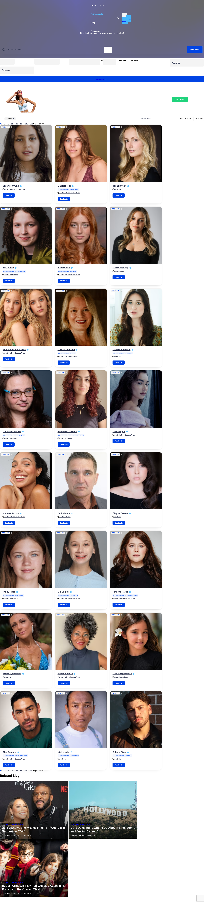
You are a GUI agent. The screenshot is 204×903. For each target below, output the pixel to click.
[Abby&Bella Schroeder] (26, 317)
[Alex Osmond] (26, 719)
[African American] (84, 61)
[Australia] (108, 48)
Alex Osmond (9, 752)
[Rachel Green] (136, 153)
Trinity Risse (9, 592)
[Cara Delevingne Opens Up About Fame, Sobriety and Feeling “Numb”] (103, 810)
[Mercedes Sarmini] (26, 398)
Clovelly (14, 438)
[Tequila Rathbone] (136, 317)
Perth (123, 271)
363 (31, 124)
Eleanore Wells (65, 673)
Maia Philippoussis (122, 673)
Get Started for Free (126, 19)
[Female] (7, 61)
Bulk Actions (199, 118)
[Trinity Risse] (26, 559)
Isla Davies (8, 267)
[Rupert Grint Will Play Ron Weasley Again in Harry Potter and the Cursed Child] (34, 868)
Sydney (69, 438)
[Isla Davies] (26, 235)
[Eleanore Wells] (81, 641)
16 (12, 124)
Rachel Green (119, 186)
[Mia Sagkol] (81, 559)
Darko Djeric (64, 513)
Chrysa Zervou (120, 513)
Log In (124, 16)
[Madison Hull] (81, 153)
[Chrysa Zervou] (136, 480)
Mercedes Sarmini (12, 431)
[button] (117, 18)
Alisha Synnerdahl (12, 673)
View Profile (9, 195)
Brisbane (14, 275)
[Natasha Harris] (136, 559)
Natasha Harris (120, 592)
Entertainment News (13, 824)
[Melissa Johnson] (81, 317)
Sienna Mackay (120, 267)
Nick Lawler (64, 752)
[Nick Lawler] (81, 719)
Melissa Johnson (66, 349)
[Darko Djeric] (81, 480)
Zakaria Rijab (119, 752)
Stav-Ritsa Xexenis (67, 431)
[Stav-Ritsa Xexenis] (81, 398)
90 (21, 124)
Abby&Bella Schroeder (14, 349)
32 (17, 124)
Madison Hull (64, 186)
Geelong (124, 677)
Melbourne (15, 599)
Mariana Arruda (11, 513)
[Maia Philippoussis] (136, 641)
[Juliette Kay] (81, 235)
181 (26, 124)
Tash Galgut (119, 431)
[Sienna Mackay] (136, 235)
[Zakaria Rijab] (136, 719)
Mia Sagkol (63, 592)
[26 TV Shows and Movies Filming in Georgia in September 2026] (34, 810)
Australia (7, 189)
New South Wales (18, 189)
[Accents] (47, 61)
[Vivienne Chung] (26, 153)
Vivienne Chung (11, 186)
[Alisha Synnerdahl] (26, 641)
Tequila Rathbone (121, 349)
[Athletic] (109, 61)
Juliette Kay (64, 267)
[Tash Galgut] (136, 398)
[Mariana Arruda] (26, 480)
